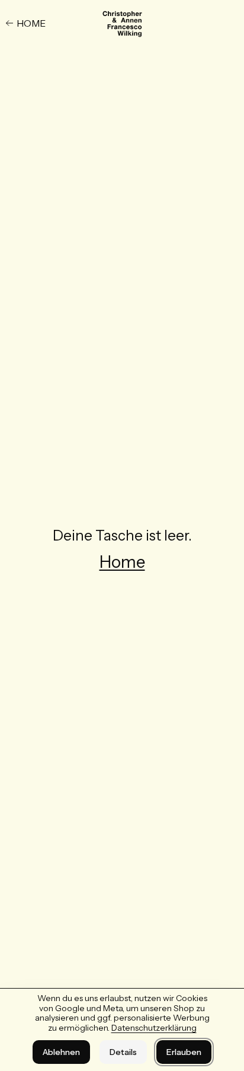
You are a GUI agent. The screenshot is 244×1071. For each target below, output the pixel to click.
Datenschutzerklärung (154, 1027)
